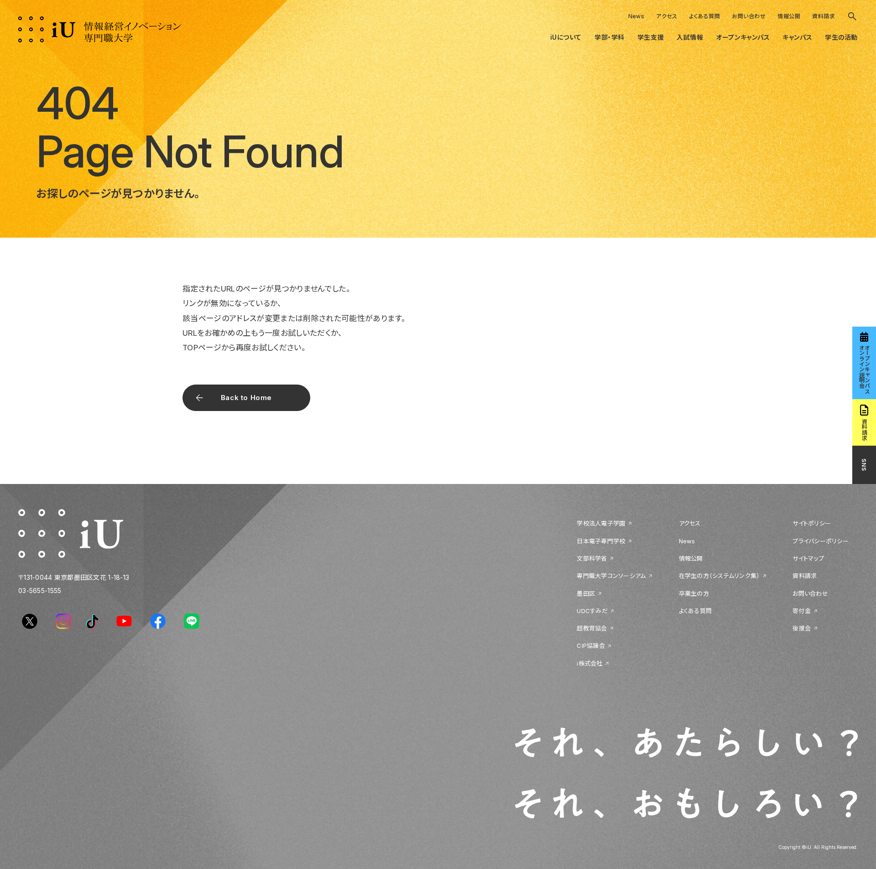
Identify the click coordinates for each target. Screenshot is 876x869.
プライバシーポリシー (821, 541)
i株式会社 (589, 663)
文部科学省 (592, 558)
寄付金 (802, 611)
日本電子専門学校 (601, 541)
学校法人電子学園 (601, 523)
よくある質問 (704, 16)
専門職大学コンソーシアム (611, 575)
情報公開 (788, 16)
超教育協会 (592, 628)
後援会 (802, 628)
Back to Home (246, 397)
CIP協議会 (591, 645)
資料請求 (823, 16)
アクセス (666, 16)
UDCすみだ (592, 611)
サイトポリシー (812, 523)
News (636, 16)
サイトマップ (808, 558)
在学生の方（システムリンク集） (719, 575)
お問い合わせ (749, 16)
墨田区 (586, 593)
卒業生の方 (694, 593)
